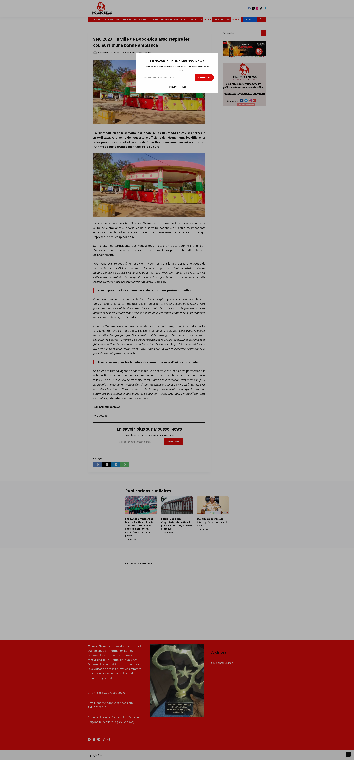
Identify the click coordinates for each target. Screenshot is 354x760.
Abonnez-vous (204, 77)
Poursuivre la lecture (177, 87)
